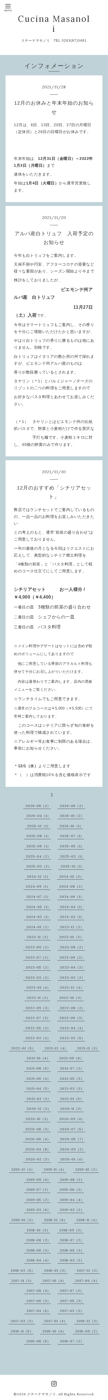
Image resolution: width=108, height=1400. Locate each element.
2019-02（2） (72, 1210)
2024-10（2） (71, 876)
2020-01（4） (72, 1159)
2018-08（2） (38, 1240)
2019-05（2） (38, 1200)
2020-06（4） (38, 1139)
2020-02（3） (38, 1159)
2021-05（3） (72, 1078)
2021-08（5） (38, 1068)
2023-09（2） (38, 947)
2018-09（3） (71, 1230)
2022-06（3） (72, 1018)
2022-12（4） (72, 987)
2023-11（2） (38, 937)
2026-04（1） (38, 816)
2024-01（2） (38, 927)
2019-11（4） (55, 1169)
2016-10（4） (54, 1331)
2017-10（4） (54, 1281)
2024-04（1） (72, 907)
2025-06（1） (38, 846)
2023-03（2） (38, 977)
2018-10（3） (38, 1230)
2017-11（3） (22, 1281)
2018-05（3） (72, 1250)
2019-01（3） (23, 1220)
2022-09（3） (38, 1008)
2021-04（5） (38, 1088)
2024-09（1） (38, 886)
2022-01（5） (23, 1048)
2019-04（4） (72, 1200)
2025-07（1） (72, 836)
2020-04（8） (38, 1149)
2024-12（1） (38, 876)
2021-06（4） (38, 1078)
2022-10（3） (71, 998)
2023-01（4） (38, 987)
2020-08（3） (38, 1129)
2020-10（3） (37, 1119)
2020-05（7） (72, 1139)
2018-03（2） (72, 1260)
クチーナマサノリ (41, 1394)
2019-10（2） (87, 1169)
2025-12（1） (38, 826)
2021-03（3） (72, 1088)
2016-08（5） (38, 1341)
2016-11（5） (22, 1331)
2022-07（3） (37, 1018)
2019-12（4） (23, 1169)
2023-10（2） (71, 937)
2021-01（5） (72, 1099)
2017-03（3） (72, 1311)
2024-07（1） (38, 896)
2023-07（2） (37, 957)
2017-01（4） (55, 1321)
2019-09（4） (38, 1179)
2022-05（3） (38, 1028)
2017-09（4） (87, 1281)
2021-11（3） (88, 1048)
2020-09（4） (72, 1119)
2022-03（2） (38, 1038)
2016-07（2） (72, 1341)
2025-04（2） (38, 856)
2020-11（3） (72, 1109)
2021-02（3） (39, 1099)
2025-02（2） (39, 866)
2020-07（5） (72, 1129)
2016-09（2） (87, 1331)
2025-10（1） (71, 826)
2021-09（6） (71, 1058)
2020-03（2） (72, 1149)
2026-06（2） (72, 806)
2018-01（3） (56, 1270)
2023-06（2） (72, 957)
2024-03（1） (38, 917)
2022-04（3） (72, 1028)
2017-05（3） (72, 1301)
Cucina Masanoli (54, 24)
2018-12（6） (55, 1220)
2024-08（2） (71, 886)
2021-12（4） (56, 1048)
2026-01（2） (72, 816)
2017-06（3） (39, 1301)
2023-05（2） (38, 967)
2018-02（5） (23, 1270)
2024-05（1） (38, 907)
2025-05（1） (72, 846)
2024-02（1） (72, 917)
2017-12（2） (88, 1270)
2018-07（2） (72, 1240)
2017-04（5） (39, 1311)
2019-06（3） (72, 1189)
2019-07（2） (38, 1189)
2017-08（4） (39, 1290)
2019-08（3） (72, 1179)
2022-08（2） (72, 1008)
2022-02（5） (72, 1038)
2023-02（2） (72, 977)
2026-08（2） (38, 806)
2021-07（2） (72, 1068)
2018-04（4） (38, 1260)
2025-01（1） (72, 866)
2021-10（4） (38, 1058)
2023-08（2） (72, 947)
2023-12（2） (72, 927)
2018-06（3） (38, 1250)
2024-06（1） (72, 896)
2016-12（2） (88, 1321)
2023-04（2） (72, 967)
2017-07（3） (72, 1290)
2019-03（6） (38, 1210)
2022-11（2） (38, 998)
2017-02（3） (23, 1321)
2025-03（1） (72, 856)
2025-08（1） (38, 836)
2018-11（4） (87, 1220)
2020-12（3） (39, 1109)
